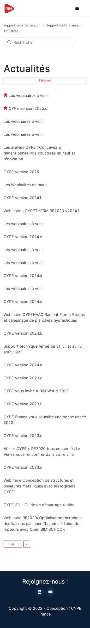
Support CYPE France (62, 25)
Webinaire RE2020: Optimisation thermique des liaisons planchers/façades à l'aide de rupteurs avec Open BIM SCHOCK (43, 523)
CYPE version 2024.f (22, 197)
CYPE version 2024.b (23, 333)
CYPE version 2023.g (23, 378)
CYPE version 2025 (21, 171)
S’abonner (45, 80)
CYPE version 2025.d (28, 108)
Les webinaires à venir (29, 95)
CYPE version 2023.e (23, 435)
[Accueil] (9, 8)
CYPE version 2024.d (23, 275)
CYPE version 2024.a (23, 365)
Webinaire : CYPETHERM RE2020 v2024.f (41, 210)
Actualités (11, 31)
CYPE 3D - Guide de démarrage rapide (39, 504)
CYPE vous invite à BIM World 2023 (36, 390)
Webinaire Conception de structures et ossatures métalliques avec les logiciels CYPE (39, 486)
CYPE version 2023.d (23, 467)
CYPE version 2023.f (23, 403)
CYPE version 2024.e (23, 236)
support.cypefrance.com (22, 25)
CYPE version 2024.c (23, 301)
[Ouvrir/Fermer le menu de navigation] (76, 8)
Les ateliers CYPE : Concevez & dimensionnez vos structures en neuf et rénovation (39, 153)
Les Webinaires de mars (25, 184)
